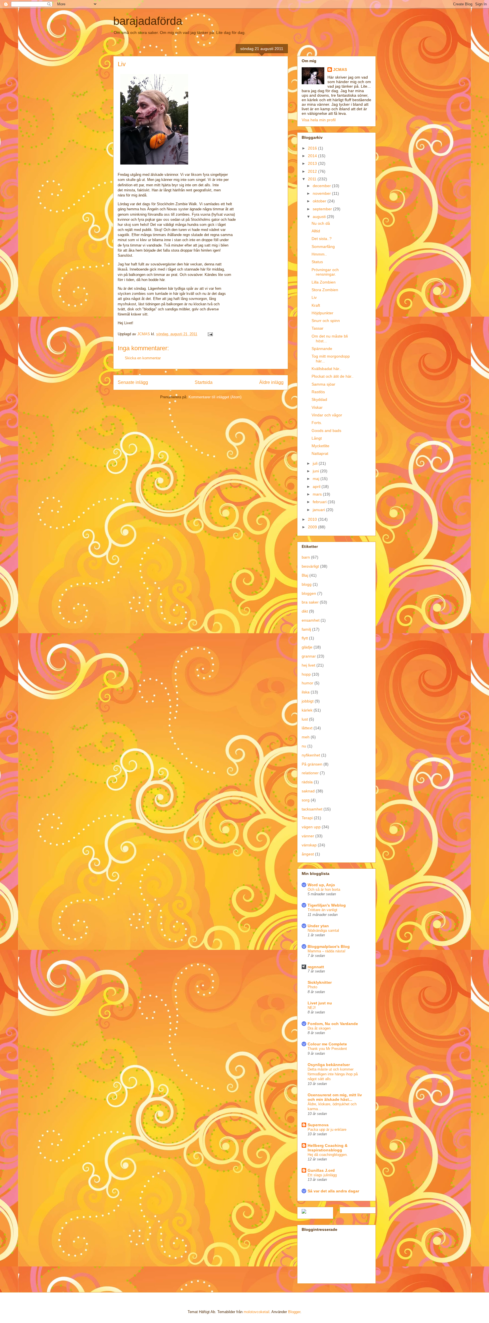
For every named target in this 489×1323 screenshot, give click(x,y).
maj (316, 478)
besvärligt (310, 566)
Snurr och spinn (326, 320)
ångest (308, 854)
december (322, 185)
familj (306, 629)
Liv (314, 297)
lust (305, 719)
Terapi (307, 818)
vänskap (309, 845)
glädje (307, 647)
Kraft (316, 305)
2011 (313, 179)
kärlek (307, 710)
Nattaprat (320, 453)
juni (316, 471)
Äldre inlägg (271, 382)
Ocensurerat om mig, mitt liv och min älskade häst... (335, 1097)
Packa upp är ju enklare (327, 1129)
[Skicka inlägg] (210, 334)
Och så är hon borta (324, 889)
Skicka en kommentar (143, 358)
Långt (317, 438)
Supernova (318, 1125)
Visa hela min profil (319, 120)
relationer (310, 773)
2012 (313, 171)
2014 (313, 156)
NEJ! (312, 1008)
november (322, 193)
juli (316, 463)
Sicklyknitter (320, 982)
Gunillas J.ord (321, 1170)
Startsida (204, 382)
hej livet (308, 665)
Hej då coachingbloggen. (328, 1155)
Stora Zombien (325, 289)
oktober (320, 201)
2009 (313, 527)
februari (320, 502)
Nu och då (321, 223)
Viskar (317, 407)
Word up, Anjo (321, 885)
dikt (305, 611)
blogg (307, 584)
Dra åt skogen (319, 1028)
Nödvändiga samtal (323, 930)
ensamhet (310, 620)
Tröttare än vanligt (322, 910)
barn (306, 557)
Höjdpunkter (322, 313)
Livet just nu (320, 1003)
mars (318, 494)
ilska (306, 692)
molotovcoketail (256, 1312)
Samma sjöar (323, 384)
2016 (313, 148)
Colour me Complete (327, 1044)
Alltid (316, 231)
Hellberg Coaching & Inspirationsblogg (328, 1147)
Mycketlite (320, 446)
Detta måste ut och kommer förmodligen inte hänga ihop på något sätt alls (333, 1074)
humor (307, 683)
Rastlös (318, 392)
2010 (313, 519)
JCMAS (340, 69)
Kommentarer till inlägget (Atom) (214, 397)
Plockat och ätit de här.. (332, 376)
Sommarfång (323, 246)
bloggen (309, 593)
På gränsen (312, 764)
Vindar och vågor (327, 415)
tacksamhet (312, 809)
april (317, 486)
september (323, 209)
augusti (320, 216)
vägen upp (311, 827)
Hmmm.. (319, 254)
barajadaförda (147, 21)
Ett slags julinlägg (322, 1175)
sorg (306, 800)
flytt (305, 638)
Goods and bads (326, 430)
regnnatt (316, 967)
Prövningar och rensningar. (325, 272)
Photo (312, 987)
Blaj (305, 575)
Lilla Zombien (324, 282)
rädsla (307, 782)
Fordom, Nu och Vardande (333, 1023)
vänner (308, 836)
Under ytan (318, 926)
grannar (309, 656)
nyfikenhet (311, 755)
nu (304, 746)
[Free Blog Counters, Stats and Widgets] (304, 1212)
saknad (308, 791)
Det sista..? (322, 238)
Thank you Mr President (327, 1049)
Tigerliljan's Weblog (327, 905)
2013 (313, 163)
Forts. (317, 422)
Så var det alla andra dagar (333, 1191)
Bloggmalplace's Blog (329, 946)
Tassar (317, 328)
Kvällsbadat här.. (326, 368)
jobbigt (308, 701)
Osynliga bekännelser (329, 1064)
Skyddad (319, 399)
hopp (306, 674)
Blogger (294, 1312)
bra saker (310, 602)
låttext (307, 728)
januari (319, 509)
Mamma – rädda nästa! (327, 951)
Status (317, 262)
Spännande (322, 348)
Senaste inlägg (133, 382)
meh (306, 737)
